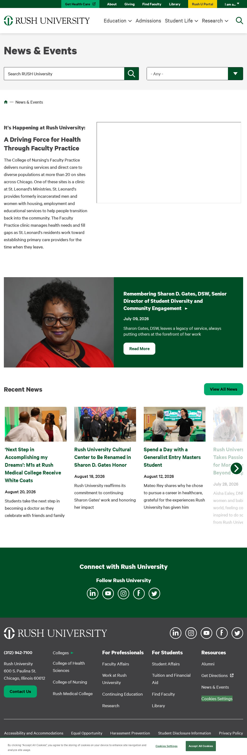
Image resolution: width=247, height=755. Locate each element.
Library (174, 3)
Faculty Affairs (115, 663)
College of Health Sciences (69, 666)
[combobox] (72, 73)
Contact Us (20, 691)
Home (6, 101)
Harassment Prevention (130, 732)
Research (212, 20)
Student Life (179, 20)
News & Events (215, 687)
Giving (129, 3)
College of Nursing (70, 681)
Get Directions (214, 675)
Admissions (148, 20)
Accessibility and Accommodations (33, 732)
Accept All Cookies (201, 746)
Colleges (61, 652)
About (112, 3)
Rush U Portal (202, 3)
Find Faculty (151, 3)
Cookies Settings (167, 746)
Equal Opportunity (86, 732)
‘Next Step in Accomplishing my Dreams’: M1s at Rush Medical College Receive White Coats (33, 464)
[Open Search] (239, 20)
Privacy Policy (231, 732)
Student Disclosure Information (184, 732)
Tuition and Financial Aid (171, 678)
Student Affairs (166, 663)
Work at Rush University (114, 678)
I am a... (230, 4)
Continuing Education (122, 694)
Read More (139, 348)
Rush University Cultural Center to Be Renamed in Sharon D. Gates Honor (102, 457)
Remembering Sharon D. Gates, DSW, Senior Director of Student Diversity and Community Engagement (175, 300)
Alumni (207, 663)
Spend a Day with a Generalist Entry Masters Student (172, 457)
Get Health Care (77, 3)
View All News (223, 389)
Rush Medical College (73, 693)
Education (115, 20)
